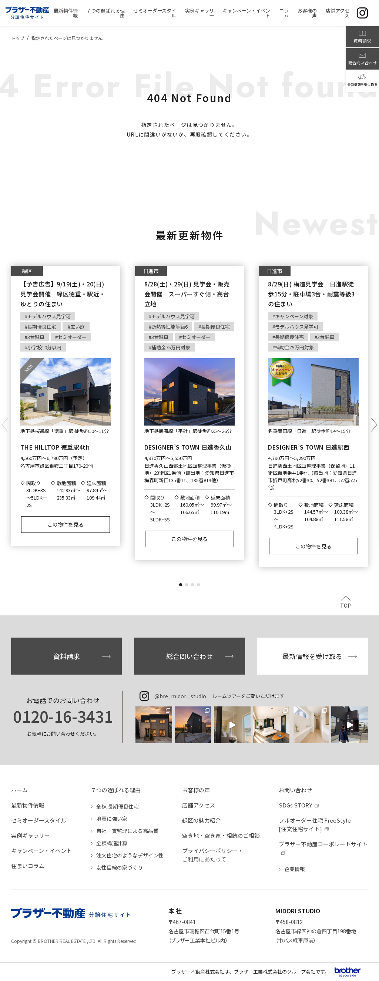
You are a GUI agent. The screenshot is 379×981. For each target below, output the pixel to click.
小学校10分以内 (44, 347)
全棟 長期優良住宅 (117, 806)
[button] (180, 584)
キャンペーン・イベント (41, 850)
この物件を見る (65, 524)
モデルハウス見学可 (49, 316)
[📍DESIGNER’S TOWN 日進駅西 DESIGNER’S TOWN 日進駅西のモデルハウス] (232, 724)
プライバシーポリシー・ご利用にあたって (212, 855)
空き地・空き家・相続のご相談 (221, 835)
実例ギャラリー (30, 835)
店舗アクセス (198, 805)
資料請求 (66, 656)
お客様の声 (196, 790)
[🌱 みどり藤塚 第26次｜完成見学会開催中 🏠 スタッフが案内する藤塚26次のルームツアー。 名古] (349, 724)
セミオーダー (72, 336)
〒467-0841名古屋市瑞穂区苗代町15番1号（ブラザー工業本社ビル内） (203, 931)
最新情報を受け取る (312, 656)
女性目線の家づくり (119, 867)
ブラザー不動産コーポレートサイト (323, 844)
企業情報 (294, 869)
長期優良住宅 (41, 326)
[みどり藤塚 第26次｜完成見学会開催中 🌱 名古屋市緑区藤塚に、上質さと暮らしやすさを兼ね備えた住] (271, 724)
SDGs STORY (295, 805)
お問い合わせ (295, 790)
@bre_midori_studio (180, 696)
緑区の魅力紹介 (201, 820)
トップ (17, 38)
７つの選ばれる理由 (116, 790)
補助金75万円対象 (170, 347)
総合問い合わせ (189, 656)
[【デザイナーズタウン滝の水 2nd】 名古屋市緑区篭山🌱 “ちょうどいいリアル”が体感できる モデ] (153, 724)
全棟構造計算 (111, 843)
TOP (345, 605)
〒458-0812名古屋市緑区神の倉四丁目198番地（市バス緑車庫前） (315, 931)
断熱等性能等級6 (169, 326)
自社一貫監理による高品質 (127, 830)
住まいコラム (27, 866)
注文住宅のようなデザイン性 (130, 855)
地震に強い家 (111, 818)
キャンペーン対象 (294, 316)
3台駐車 (35, 336)
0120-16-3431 (63, 716)
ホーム (19, 790)
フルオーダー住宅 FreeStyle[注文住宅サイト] (315, 824)
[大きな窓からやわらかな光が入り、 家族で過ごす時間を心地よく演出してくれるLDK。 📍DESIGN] (193, 724)
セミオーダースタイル (38, 820)
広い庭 (77, 326)
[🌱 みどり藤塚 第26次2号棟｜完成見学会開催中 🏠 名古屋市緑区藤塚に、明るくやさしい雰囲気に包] (310, 724)
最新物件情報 (27, 805)
